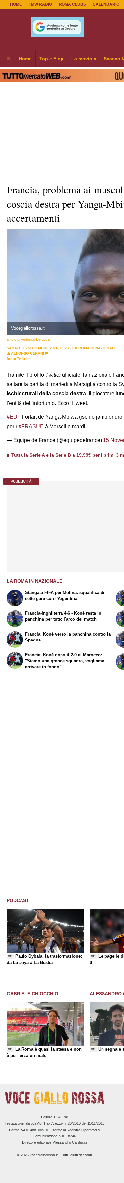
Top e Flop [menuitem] (51, 58)
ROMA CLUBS (72, 4)
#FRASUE (31, 426)
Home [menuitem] (25, 58)
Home (16, 4)
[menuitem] (8, 59)
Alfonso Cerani (27, 353)
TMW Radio (40, 4)
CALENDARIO (106, 4)
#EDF (14, 417)
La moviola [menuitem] (83, 58)
